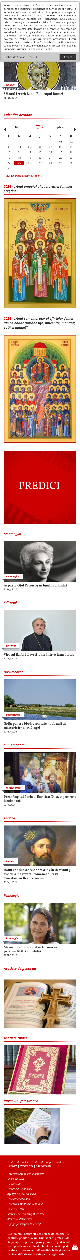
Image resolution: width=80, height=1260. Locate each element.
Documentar (13, 672)
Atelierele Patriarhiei (19, 1219)
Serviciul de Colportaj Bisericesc (25, 1214)
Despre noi (26, 1166)
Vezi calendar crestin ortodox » (24, 175)
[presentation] (4, 127)
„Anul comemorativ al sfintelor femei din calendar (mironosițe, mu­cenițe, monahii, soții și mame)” (40, 323)
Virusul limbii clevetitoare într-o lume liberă (39, 655)
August (40, 127)
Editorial (10, 602)
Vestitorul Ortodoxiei (19, 1189)
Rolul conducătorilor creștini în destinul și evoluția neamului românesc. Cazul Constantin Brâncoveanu (38, 874)
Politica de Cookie (14, 57)
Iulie (18, 127)
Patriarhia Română (18, 1199)
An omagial (12, 533)
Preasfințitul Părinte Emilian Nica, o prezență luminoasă (40, 799)
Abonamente (43, 1166)
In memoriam (14, 745)
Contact (12, 1166)
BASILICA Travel (16, 1209)
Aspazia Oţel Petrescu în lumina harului (35, 586)
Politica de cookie (17, 1162)
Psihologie (12, 895)
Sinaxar (10, 84)
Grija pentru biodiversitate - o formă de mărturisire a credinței (35, 726)
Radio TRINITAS (16, 1179)
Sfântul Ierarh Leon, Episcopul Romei (33, 94)
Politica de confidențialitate (48, 1162)
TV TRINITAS (14, 1184)
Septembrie (62, 127)
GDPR (33, 57)
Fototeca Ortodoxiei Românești (25, 1174)
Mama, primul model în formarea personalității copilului (30, 949)
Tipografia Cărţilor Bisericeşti (24, 1224)
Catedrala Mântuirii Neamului (25, 1204)
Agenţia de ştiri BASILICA (21, 1194)
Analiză (9, 818)
